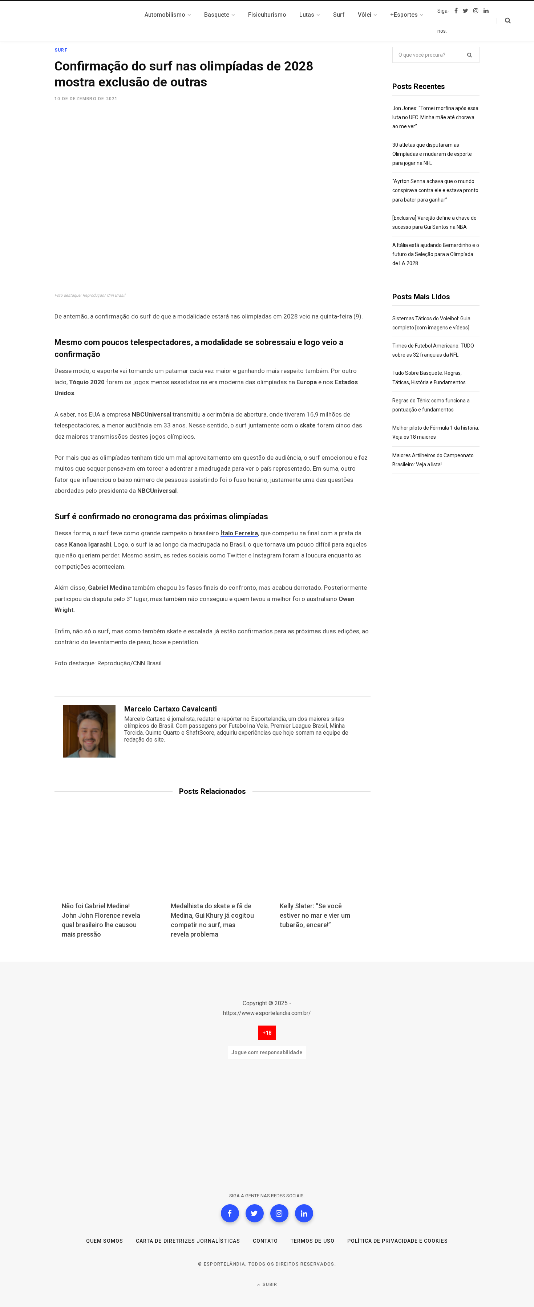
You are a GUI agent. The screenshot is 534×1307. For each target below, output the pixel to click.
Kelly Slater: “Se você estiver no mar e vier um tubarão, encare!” (315, 915)
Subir (269, 1284)
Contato (265, 1241)
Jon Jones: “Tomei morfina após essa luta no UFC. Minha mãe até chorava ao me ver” (435, 117)
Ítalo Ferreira (239, 533)
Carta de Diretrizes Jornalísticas (188, 1241)
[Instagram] (279, 1213)
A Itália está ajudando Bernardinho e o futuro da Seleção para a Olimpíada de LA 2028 (435, 254)
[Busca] (504, 21)
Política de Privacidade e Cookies (397, 1241)
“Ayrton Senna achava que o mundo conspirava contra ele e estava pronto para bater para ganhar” (435, 190)
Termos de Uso (313, 1241)
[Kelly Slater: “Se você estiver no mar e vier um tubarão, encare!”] (321, 859)
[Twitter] (255, 1213)
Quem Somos (105, 1241)
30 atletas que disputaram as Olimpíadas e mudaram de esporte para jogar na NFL (432, 154)
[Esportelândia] (90, 21)
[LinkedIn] (304, 1213)
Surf (61, 50)
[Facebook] (230, 1213)
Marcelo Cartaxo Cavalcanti (170, 709)
